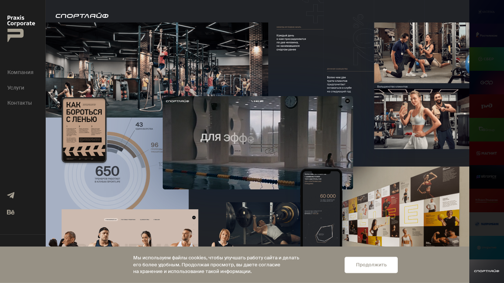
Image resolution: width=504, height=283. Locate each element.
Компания (20, 72)
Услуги (15, 88)
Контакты (19, 103)
